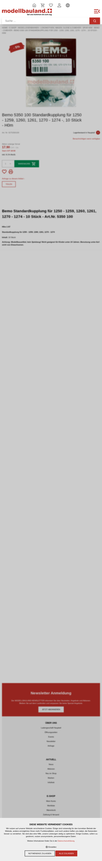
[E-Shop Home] (27, 13)
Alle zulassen (66, 853)
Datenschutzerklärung (66, 841)
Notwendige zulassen (39, 853)
